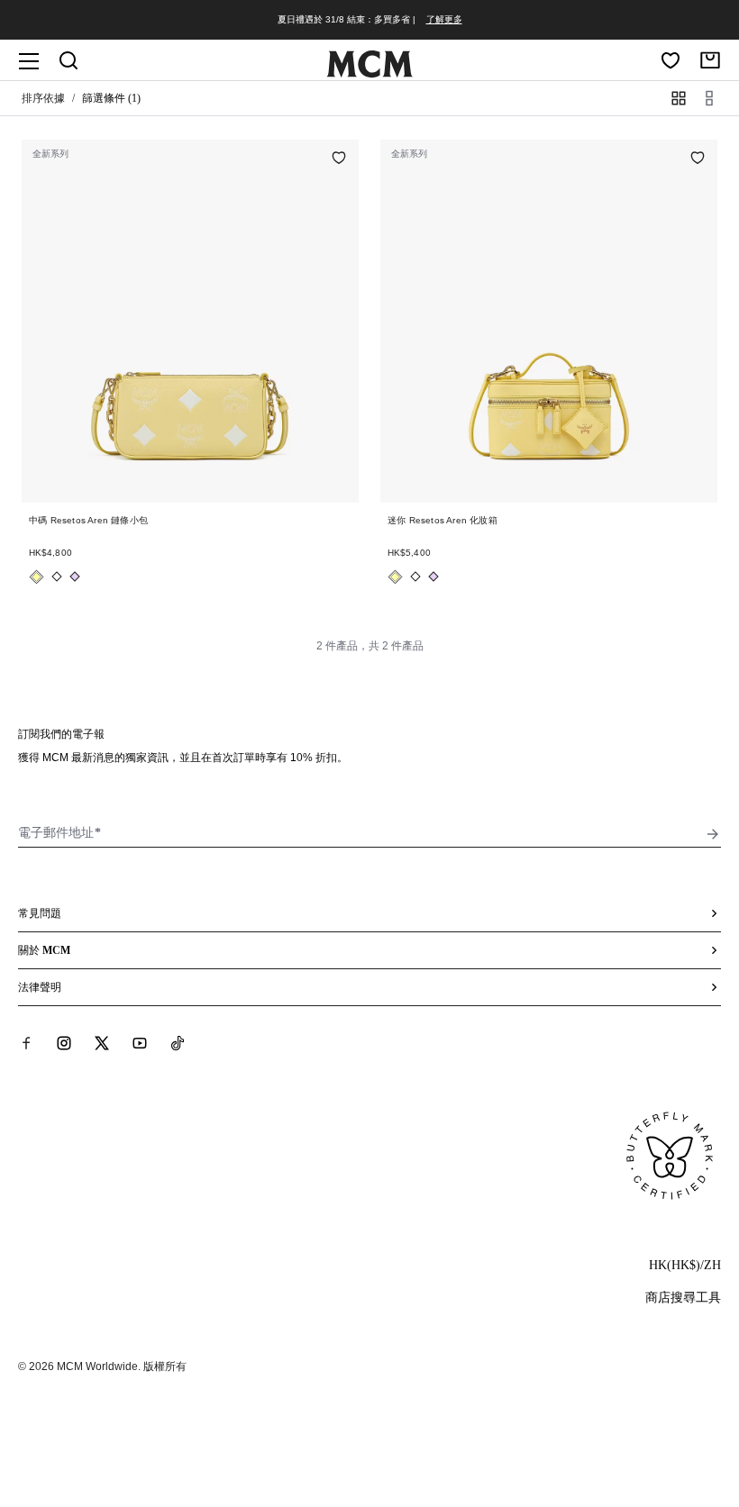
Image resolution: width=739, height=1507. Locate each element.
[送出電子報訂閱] (713, 834)
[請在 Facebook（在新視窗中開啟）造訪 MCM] (26, 1043)
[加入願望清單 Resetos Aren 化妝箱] (697, 159)
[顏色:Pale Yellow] (36, 577)
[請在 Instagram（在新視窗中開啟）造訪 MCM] (64, 1043)
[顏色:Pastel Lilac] (74, 576)
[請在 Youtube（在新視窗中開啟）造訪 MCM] (140, 1043)
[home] (369, 74)
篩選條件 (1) (111, 98)
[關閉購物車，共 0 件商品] (710, 60)
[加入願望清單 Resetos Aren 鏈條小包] (339, 159)
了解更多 (444, 19)
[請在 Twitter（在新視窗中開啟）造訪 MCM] (102, 1043)
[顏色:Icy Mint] (56, 576)
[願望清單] (670, 60)
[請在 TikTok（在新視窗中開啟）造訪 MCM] (177, 1043)
